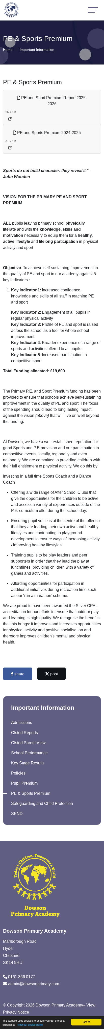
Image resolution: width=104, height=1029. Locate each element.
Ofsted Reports (24, 733)
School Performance (29, 753)
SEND (17, 813)
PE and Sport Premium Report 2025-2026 (53, 101)
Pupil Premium (24, 783)
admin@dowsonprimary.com (33, 984)
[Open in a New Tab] (10, 119)
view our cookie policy (30, 1024)
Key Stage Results (27, 763)
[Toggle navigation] (93, 10)
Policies (18, 773)
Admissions (21, 722)
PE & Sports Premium (30, 793)
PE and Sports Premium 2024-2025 (48, 133)
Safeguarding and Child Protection (42, 803)
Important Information (37, 50)
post (53, 674)
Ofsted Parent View (28, 743)
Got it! (86, 1022)
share (18, 674)
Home (8, 50)
